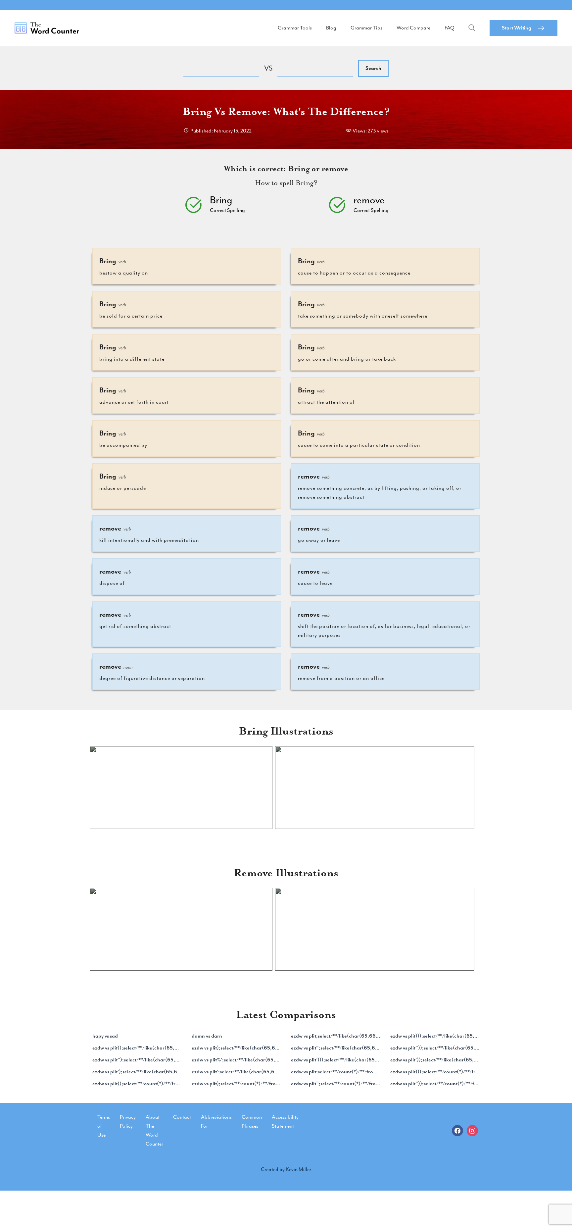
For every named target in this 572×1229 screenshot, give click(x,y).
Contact (182, 1117)
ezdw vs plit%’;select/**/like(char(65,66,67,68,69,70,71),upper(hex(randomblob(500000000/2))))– (236, 1059)
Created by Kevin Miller (286, 1169)
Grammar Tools (295, 28)
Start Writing (516, 28)
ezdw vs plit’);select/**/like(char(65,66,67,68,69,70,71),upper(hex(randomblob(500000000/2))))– (137, 1071)
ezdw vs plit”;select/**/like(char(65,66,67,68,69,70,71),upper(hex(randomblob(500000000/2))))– (335, 1048)
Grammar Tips (366, 28)
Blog (331, 28)
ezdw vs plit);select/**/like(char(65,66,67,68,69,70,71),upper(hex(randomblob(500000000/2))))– (236, 1048)
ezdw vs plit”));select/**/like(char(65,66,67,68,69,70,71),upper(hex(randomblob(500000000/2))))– (435, 1048)
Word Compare (413, 28)
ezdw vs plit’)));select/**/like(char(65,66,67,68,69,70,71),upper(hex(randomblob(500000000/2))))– (335, 1059)
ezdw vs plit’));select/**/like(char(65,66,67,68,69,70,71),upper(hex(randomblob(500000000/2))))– (435, 1059)
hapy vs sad (105, 1036)
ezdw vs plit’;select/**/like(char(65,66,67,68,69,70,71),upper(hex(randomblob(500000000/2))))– (236, 1071)
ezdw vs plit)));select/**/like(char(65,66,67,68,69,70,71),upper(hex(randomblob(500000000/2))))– (435, 1036)
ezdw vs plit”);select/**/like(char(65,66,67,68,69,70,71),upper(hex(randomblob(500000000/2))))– (137, 1059)
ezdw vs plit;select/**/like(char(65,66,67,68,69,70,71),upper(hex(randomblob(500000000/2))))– (335, 1036)
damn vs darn (207, 1036)
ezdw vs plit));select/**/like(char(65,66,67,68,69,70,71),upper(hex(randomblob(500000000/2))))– (137, 1048)
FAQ (449, 28)
